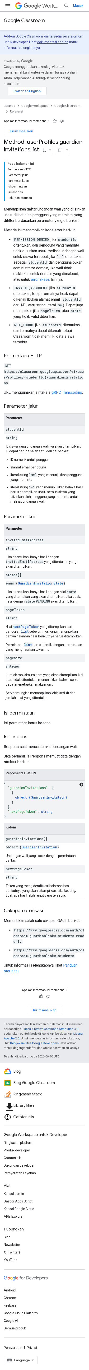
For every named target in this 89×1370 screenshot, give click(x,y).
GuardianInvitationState (40, 583)
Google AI (11, 1321)
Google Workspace (34, 106)
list (25, 631)
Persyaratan (13, 1348)
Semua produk (15, 1328)
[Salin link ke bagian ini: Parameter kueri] (44, 517)
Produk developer (17, 1150)
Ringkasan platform (18, 1143)
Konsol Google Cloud (19, 1209)
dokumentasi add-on (52, 42)
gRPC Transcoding (67, 392)
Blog (7, 1237)
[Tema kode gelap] (81, 784)
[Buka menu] (7, 5)
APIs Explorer (14, 1216)
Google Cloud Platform (21, 1313)
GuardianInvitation (48, 797)
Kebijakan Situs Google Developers (34, 1043)
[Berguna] (54, 121)
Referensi (16, 111)
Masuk (78, 6)
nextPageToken (26, 626)
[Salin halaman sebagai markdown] (59, 150)
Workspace (51, 6)
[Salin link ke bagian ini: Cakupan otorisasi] (47, 911)
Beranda (9, 106)
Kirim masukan (21, 131)
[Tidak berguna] (61, 121)
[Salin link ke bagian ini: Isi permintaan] (39, 713)
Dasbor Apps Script (18, 1201)
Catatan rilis (13, 1158)
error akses (40, 279)
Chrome (10, 1298)
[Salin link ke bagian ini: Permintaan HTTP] (46, 356)
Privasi (32, 1348)
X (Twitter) (12, 1252)
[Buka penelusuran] (66, 6)
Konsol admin (14, 1194)
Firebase (10, 1305)
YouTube (10, 1260)
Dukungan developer (19, 1165)
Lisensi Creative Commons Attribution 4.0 (50, 1029)
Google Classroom (24, 20)
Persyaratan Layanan (20, 1173)
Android (10, 1290)
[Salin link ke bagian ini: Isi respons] (32, 737)
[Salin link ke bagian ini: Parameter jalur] (42, 406)
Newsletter (12, 1245)
